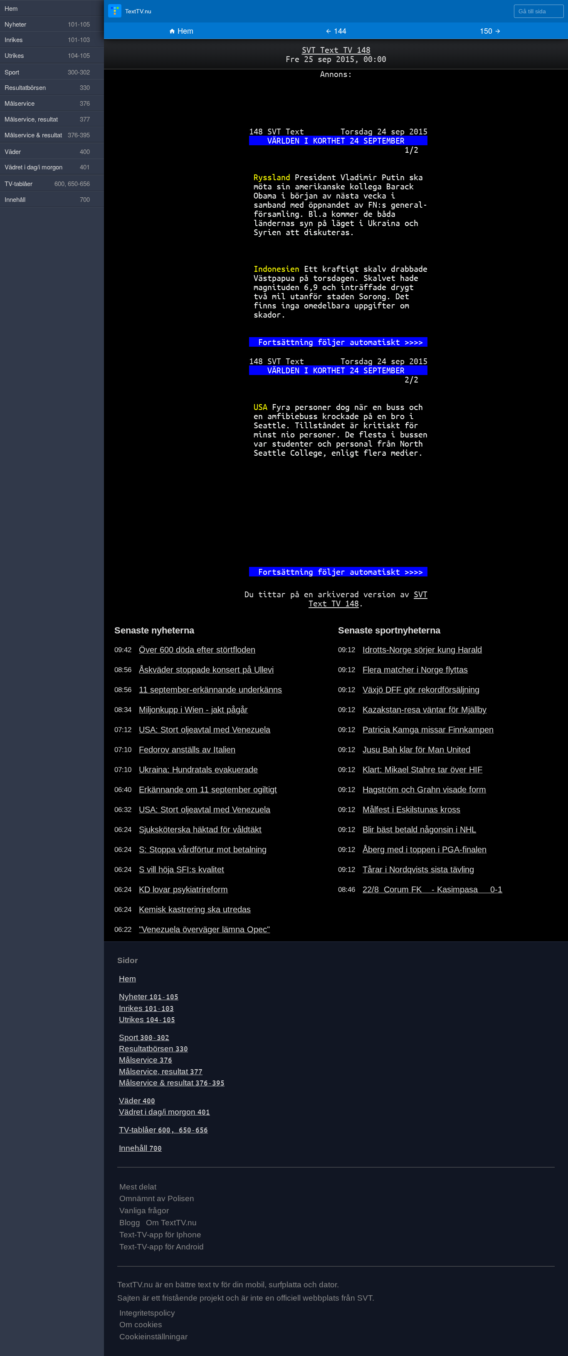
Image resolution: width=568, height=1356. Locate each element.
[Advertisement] (336, 99)
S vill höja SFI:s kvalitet (181, 869)
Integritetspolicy (147, 1313)
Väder (137, 1100)
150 (487, 30)
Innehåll (140, 1148)
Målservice (145, 1059)
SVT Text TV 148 (336, 50)
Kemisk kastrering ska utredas (195, 909)
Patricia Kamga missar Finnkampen (428, 729)
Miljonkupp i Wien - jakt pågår (193, 709)
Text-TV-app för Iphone (160, 1234)
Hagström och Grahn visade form (424, 789)
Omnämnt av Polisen (156, 1198)
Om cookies (140, 1324)
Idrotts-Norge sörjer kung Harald (422, 649)
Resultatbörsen (153, 1048)
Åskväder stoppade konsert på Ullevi (206, 669)
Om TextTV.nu (171, 1222)
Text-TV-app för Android (161, 1246)
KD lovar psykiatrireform (183, 889)
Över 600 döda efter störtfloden (197, 649)
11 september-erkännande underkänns (210, 689)
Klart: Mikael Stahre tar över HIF (422, 769)
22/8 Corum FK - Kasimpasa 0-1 (432, 889)
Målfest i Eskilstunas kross (411, 809)
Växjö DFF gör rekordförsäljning (421, 689)
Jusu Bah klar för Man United (416, 749)
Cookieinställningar (153, 1336)
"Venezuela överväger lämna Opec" (204, 929)
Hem (184, 30)
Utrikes (147, 1019)
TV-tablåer (163, 1129)
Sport (144, 1037)
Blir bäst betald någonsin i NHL (419, 829)
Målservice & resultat (172, 1082)
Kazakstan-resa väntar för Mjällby (425, 709)
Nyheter (148, 996)
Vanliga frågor (144, 1210)
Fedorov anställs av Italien (187, 749)
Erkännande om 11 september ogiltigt (208, 789)
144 (339, 30)
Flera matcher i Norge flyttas (415, 669)
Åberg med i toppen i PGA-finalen (425, 849)
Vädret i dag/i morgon (164, 1112)
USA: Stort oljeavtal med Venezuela (204, 729)
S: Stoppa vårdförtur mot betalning (203, 849)
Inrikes (146, 1008)
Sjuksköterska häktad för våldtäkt (200, 829)
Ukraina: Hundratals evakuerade (198, 769)
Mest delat (137, 1186)
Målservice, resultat (161, 1071)
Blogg (129, 1222)
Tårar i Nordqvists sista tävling (418, 869)
